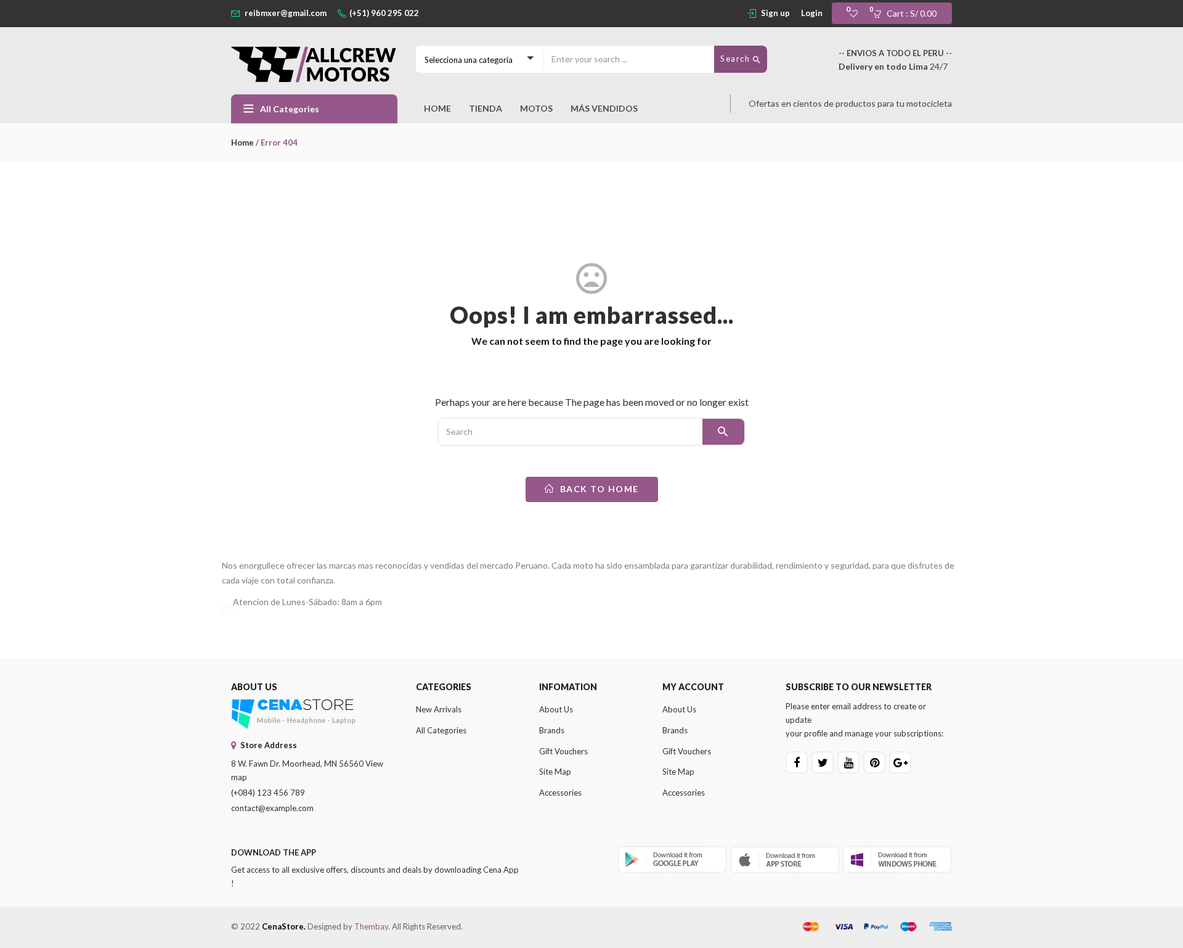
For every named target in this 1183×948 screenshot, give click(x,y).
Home (437, 108)
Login (812, 13)
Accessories (560, 793)
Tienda (485, 108)
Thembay (371, 926)
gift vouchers (563, 751)
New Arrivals (438, 709)
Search (736, 59)
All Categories (441, 730)
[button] (908, 13)
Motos (536, 108)
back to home (598, 489)
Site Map (555, 772)
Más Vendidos (604, 108)
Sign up (775, 13)
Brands (551, 730)
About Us (556, 709)
